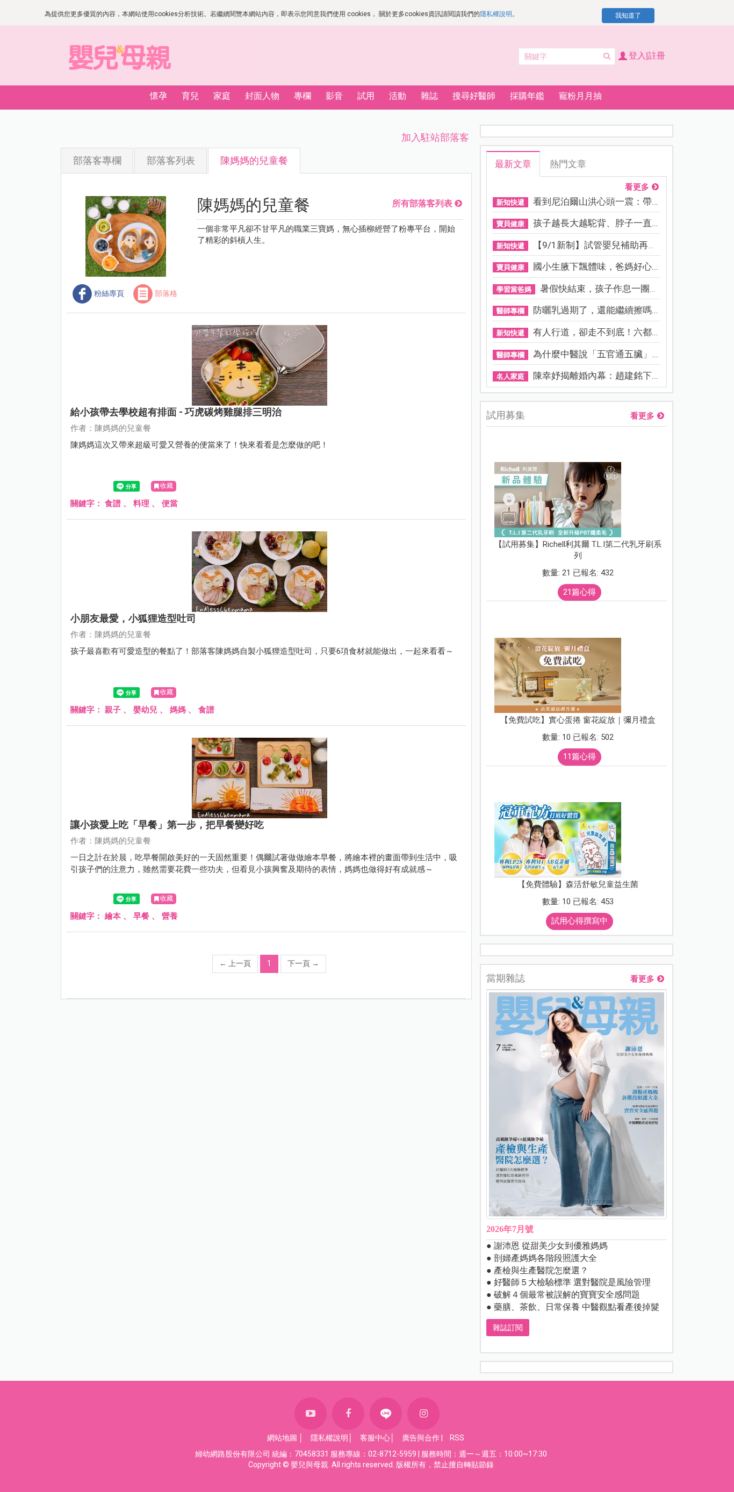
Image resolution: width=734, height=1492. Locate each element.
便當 (170, 503)
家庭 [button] (222, 96)
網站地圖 (282, 1437)
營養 (170, 916)
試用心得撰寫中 (579, 921)
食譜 (113, 503)
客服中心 (375, 1437)
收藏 (166, 485)
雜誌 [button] (429, 96)
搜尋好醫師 (473, 96)
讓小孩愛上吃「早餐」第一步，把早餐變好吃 (167, 824)
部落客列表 (171, 160)
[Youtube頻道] (310, 1413)
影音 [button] (334, 96)
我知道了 (628, 15)
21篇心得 (579, 592)
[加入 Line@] (386, 1413)
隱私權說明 (496, 14)
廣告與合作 (421, 1437)
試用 (366, 96)
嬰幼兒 (145, 710)
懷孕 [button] (158, 96)
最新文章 (513, 163)
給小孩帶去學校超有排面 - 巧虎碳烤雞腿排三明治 (176, 411)
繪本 (113, 916)
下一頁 (303, 963)
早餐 (141, 916)
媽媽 (178, 710)
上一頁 (235, 963)
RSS (457, 1437)
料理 (141, 503)
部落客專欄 (97, 160)
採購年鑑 (527, 96)
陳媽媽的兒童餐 (254, 160)
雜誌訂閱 (508, 1327)
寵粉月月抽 (580, 96)
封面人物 (262, 96)
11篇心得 (579, 756)
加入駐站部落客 (435, 137)
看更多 (637, 187)
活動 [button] (397, 96)
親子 (113, 710)
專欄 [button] (302, 96)
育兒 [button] (190, 96)
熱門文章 (568, 163)
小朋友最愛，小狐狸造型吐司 (133, 618)
